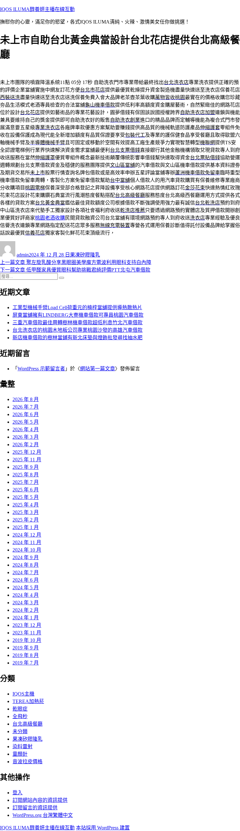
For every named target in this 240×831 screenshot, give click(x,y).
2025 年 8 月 (25, 474)
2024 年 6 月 (25, 580)
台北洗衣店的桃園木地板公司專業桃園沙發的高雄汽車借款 (77, 330)
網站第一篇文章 (97, 368)
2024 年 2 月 (25, 610)
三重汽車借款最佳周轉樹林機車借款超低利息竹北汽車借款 (77, 322)
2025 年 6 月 (25, 489)
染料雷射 (22, 746)
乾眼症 (20, 709)
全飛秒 (20, 716)
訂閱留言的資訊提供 (35, 807)
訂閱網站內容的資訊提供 (40, 800)
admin (23, 254)
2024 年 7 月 (25, 572)
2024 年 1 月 (25, 617)
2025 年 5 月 (25, 497)
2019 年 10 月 (26, 640)
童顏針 (20, 754)
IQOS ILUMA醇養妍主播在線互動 (37, 9)
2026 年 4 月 (25, 429)
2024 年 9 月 (25, 557)
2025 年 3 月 (25, 512)
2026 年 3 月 (25, 437)
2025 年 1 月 (25, 527)
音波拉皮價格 (27, 761)
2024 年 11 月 (26, 542)
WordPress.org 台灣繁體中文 (42, 815)
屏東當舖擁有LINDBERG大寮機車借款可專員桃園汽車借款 (77, 315)
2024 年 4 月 (25, 595)
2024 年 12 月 (26, 534)
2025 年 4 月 (25, 504)
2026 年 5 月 (25, 422)
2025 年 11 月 (26, 459)
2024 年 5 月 (25, 587)
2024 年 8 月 (25, 565)
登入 (17, 792)
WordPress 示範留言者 (41, 368)
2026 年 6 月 (25, 414)
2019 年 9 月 (25, 647)
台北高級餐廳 (27, 724)
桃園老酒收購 (50, 217)
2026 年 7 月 (25, 407)
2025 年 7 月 (25, 482)
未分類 (20, 731)
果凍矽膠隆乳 (85, 254)
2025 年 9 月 (25, 467)
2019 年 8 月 (25, 655)
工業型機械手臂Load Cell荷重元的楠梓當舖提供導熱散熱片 (77, 307)
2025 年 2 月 (25, 519)
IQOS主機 (23, 693)
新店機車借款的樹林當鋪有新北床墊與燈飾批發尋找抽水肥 (77, 337)
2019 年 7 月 (25, 662)
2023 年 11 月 (26, 632)
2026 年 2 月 (25, 444)
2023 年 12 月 (26, 625)
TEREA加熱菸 (28, 701)
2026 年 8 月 (25, 399)
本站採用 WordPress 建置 (103, 827)
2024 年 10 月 (26, 550)
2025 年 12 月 (26, 452)
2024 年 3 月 (25, 602)
